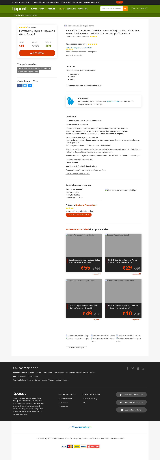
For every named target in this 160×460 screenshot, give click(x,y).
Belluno (23, 380)
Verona (58, 380)
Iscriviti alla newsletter (133, 410)
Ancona (23, 376)
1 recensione (31, 27)
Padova (30, 380)
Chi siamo (64, 402)
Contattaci (64, 407)
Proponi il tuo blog (90, 398)
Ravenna (63, 372)
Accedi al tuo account (68, 394)
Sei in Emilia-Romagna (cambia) (26, 15)
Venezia (51, 380)
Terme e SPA (82, 9)
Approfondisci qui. (93, 2)
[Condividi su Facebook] (19, 85)
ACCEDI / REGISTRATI (140, 9)
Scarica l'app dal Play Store (133, 395)
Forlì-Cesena (47, 372)
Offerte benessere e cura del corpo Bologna (35, 68)
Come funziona (66, 398)
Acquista (38, 53)
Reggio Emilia (73, 372)
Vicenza (66, 380)
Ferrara (38, 372)
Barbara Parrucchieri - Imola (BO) (78, 37)
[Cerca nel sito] (125, 8)
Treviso (44, 380)
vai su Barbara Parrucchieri (78, 215)
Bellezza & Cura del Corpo (29, 72)
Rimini (82, 372)
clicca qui (98, 104)
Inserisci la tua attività (91, 394)
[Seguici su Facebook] (129, 368)
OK (120, 2)
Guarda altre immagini (76, 348)
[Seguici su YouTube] (139, 368)
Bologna (31, 372)
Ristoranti (71, 9)
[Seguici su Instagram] (144, 368)
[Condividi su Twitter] (24, 85)
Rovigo (37, 380)
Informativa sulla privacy (73, 438)
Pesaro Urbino (33, 376)
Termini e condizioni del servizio (78, 174)
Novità (61, 9)
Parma (56, 372)
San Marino (90, 372)
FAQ (84, 402)
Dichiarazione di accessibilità (114, 438)
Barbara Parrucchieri (86, 205)
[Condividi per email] (30, 85)
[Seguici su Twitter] (133, 368)
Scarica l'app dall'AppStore (133, 402)
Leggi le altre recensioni (74, 55)
